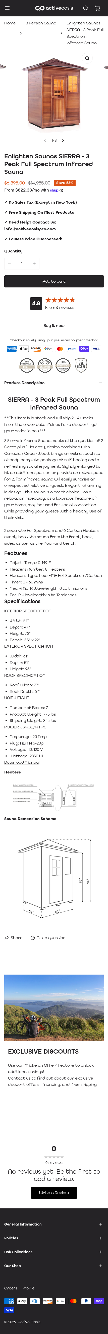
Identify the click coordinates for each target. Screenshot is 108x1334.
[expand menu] (7, 8)
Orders (10, 1288)
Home (10, 23)
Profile (28, 1288)
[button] (98, 8)
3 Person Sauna (41, 23)
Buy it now (54, 325)
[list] (54, 98)
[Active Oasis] (54, 8)
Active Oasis (29, 1322)
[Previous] (44, 140)
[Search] (86, 8)
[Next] (62, 140)
